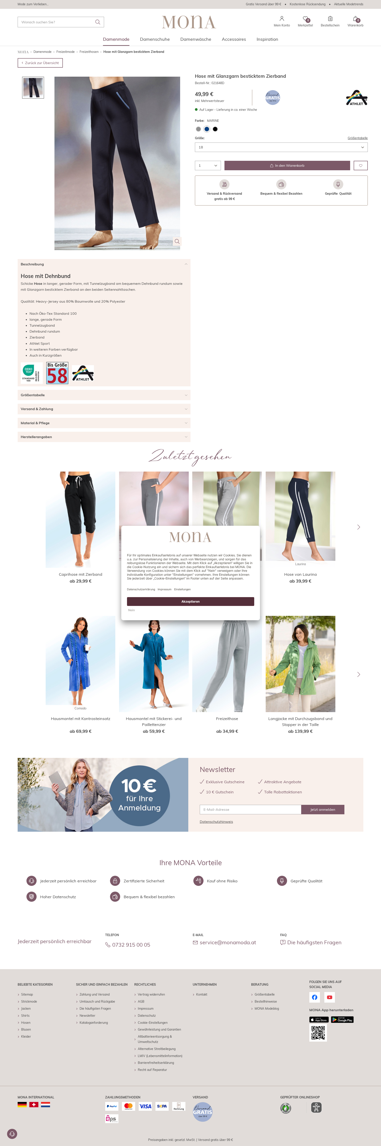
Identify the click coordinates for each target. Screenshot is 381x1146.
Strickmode (29, 1001)
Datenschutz (147, 1016)
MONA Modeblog (267, 1009)
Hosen (25, 1023)
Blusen (26, 1029)
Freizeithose (227, 718)
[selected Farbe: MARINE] (206, 129)
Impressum (145, 1009)
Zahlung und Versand (95, 994)
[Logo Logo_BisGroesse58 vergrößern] (57, 373)
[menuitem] (116, 40)
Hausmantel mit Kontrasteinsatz (80, 718)
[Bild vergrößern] (177, 241)
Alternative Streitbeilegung (157, 1049)
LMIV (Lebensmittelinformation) (160, 1056)
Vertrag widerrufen (151, 994)
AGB (141, 1001)
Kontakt (201, 994)
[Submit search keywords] (98, 22)
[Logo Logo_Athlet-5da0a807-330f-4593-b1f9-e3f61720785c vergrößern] (357, 98)
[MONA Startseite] (189, 22)
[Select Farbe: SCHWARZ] (215, 129)
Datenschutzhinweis (216, 821)
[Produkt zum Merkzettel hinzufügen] (361, 165)
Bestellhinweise (266, 1001)
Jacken (26, 1009)
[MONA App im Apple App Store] (319, 1019)
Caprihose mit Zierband (80, 574)
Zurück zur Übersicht (42, 63)
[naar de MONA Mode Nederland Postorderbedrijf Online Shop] (45, 1104)
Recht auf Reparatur (152, 1070)
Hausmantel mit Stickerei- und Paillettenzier (154, 721)
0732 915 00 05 (131, 944)
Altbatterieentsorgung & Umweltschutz (155, 1039)
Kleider (26, 1037)
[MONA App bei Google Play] (342, 1019)
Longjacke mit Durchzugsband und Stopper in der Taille (300, 721)
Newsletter (87, 1016)
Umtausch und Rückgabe (97, 1001)
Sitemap (27, 994)
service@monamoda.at (228, 942)
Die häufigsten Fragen (314, 942)
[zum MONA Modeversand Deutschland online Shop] (22, 1104)
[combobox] (61, 22)
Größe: (200, 138)
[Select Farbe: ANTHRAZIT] (198, 129)
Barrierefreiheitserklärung (156, 1063)
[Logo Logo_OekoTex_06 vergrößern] (32, 373)
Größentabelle (358, 138)
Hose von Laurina (300, 574)
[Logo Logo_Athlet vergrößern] (83, 373)
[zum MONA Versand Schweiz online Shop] (33, 1104)
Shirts (25, 1016)
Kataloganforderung (94, 1023)
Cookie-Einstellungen (153, 1023)
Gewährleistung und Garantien (159, 1029)
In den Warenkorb (289, 165)
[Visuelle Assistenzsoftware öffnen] (314, 1107)
